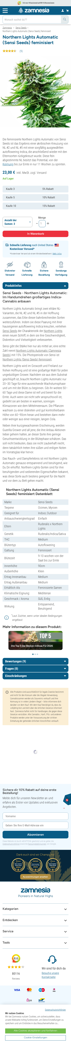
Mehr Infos (57, 253)
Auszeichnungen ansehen (35, 877)
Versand (42, 172)
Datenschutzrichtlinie (11, 844)
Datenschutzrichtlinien (55, 1009)
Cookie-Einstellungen (35, 1037)
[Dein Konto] (62, 10)
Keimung (8, 164)
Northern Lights (53, 331)
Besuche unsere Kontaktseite (50, 974)
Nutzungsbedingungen (37, 844)
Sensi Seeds (10, 331)
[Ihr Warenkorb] (67, 10)
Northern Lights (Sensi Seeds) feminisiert (27, 359)
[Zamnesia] (33, 10)
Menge (42, 217)
